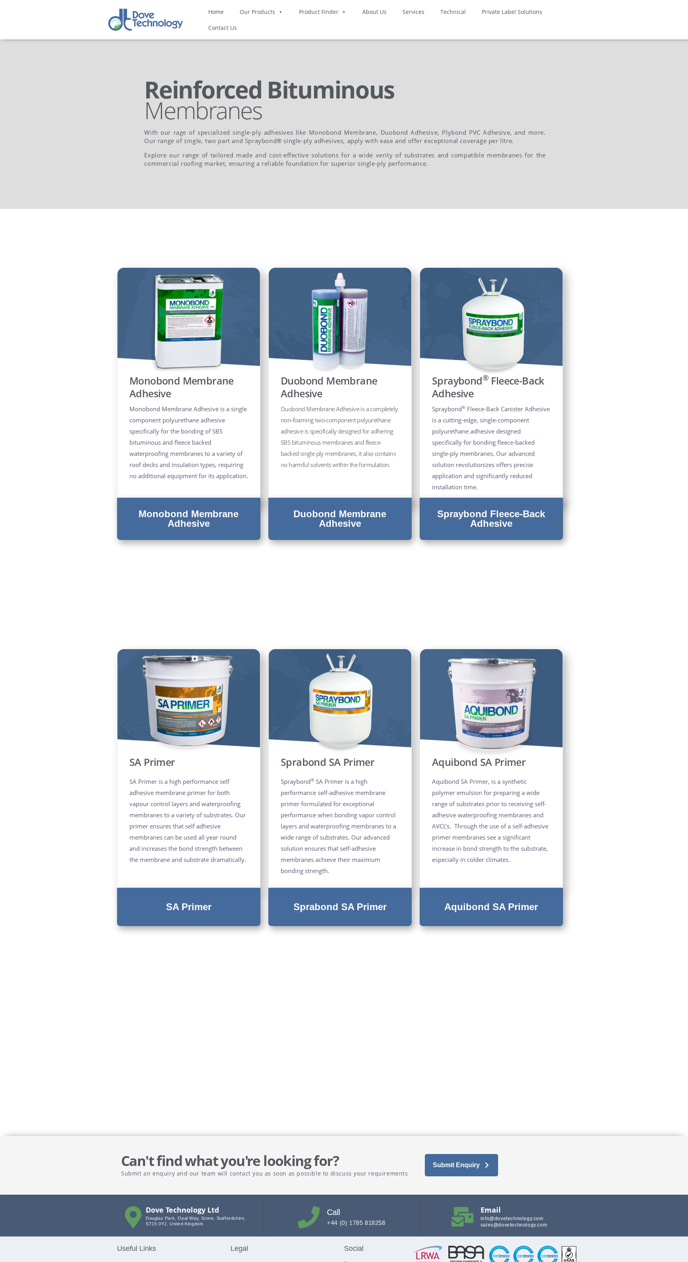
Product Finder (318, 12)
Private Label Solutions (512, 12)
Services (413, 12)
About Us (374, 12)
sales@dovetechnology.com (514, 1225)
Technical (453, 12)
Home (216, 12)
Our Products (257, 12)
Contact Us (222, 27)
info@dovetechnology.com (512, 1218)
